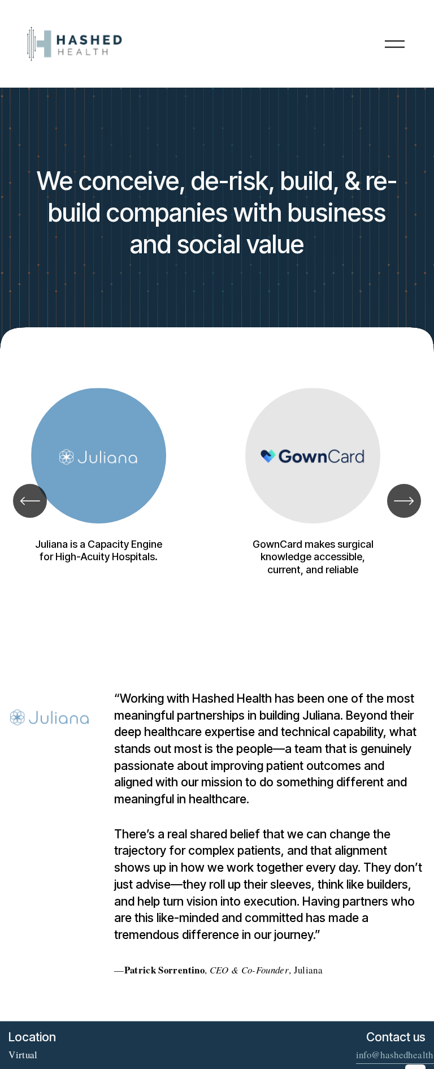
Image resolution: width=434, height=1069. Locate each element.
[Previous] (30, 501)
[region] (217, 500)
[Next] (404, 501)
